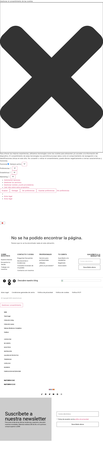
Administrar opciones (12, 180)
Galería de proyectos (11, 355)
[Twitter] (49, 394)
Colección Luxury (9, 324)
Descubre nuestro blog (28, 280)
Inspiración (8, 351)
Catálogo (7, 363)
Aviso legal (8, 196)
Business (7, 367)
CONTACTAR (7, 339)
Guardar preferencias (46, 191)
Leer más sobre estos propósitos (16, 187)
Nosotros (7, 347)
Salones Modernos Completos (13, 328)
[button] (51, 77)
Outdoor (6, 332)
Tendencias (8, 359)
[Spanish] (54, 389)
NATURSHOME (10, 211)
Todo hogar (7, 316)
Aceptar (5, 191)
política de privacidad (82, 419)
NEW (5, 312)
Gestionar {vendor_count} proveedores (19, 185)
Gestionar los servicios (12, 182)
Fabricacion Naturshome (12, 371)
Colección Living (9, 320)
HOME (9, 380)
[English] (49, 389)
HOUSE (9, 384)
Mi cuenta (7, 343)
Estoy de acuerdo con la (73, 419)
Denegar (15, 191)
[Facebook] (45, 394)
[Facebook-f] (4, 281)
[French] (52, 389)
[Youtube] (9, 281)
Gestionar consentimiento (11, 305)
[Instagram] (9, 283)
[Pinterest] (14, 281)
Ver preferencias (28, 191)
